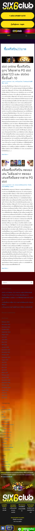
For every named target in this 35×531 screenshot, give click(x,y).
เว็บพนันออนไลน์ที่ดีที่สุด (7, 447)
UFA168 (4, 510)
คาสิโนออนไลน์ (18, 81)
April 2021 (4, 370)
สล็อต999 (4, 442)
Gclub (3, 407)
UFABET (4, 417)
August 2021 (5, 359)
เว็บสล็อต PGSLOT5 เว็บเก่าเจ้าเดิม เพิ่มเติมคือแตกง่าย (15, 295)
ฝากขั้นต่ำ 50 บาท (6, 434)
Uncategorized (5, 419)
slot (13, 81)
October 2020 (5, 385)
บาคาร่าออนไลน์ (6, 427)
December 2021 (6, 349)
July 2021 (4, 362)
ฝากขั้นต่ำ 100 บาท (6, 432)
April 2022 (4, 344)
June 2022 (4, 339)
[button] (26, 35)
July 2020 (4, 392)
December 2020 (6, 380)
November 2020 (6, 382)
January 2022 (5, 347)
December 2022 (6, 324)
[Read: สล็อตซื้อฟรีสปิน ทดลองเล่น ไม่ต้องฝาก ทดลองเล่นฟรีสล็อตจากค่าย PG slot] (17, 163)
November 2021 (6, 352)
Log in (3, 459)
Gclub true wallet (6, 409)
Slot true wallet (18, 521)
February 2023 (5, 322)
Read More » (5, 154)
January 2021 (5, 377)
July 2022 (4, 337)
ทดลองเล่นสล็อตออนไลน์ (21, 185)
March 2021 (5, 372)
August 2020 (5, 390)
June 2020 (4, 395)
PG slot (3, 412)
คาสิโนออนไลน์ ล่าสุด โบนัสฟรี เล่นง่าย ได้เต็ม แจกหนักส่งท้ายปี (17, 307)
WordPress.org (5, 466)
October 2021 (5, 354)
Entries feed (5, 461)
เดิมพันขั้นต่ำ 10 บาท (7, 445)
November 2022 (6, 327)
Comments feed (6, 464)
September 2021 (6, 357)
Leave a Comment (6, 81)
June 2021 (4, 364)
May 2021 (4, 367)
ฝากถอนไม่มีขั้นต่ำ (6, 437)
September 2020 (6, 387)
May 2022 (4, 342)
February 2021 (5, 375)
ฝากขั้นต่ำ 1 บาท (6, 429)
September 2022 (6, 332)
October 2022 (5, 329)
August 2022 (5, 334)
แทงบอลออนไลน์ (6, 450)
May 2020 (4, 397)
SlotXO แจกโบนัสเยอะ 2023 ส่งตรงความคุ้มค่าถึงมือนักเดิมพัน (17, 292)
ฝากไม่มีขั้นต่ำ (5, 439)
